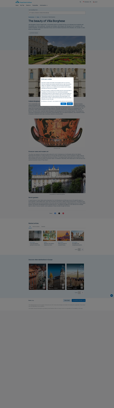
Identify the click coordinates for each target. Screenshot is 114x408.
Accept (69, 103)
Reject (63, 103)
